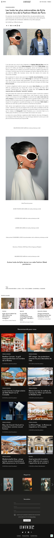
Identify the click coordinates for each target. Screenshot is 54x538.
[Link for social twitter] (22, 532)
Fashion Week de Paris (37, 64)
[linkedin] (13, 26)
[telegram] (19, 26)
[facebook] (9, 26)
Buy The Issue (43, 1)
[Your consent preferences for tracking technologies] (51, 535)
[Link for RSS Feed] (31, 532)
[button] (52, 484)
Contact (19, 535)
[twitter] (15, 26)
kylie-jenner (28, 288)
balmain (42, 288)
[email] (7, 26)
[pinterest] (11, 26)
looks (19, 288)
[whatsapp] (17, 26)
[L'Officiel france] (27, 2)
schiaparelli (36, 288)
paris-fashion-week (11, 288)
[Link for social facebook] (25, 532)
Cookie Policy (33, 535)
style (22, 288)
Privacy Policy (33, 516)
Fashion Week (10, 7)
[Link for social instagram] (28, 532)
